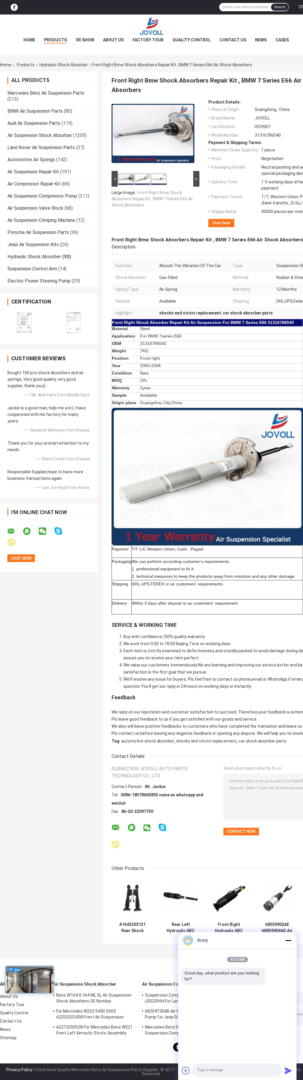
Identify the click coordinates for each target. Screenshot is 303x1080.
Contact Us (233, 40)
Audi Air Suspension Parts (33, 123)
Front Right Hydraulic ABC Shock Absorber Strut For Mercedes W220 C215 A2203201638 (229, 927)
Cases (282, 40)
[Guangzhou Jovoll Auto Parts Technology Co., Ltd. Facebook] (14, 7)
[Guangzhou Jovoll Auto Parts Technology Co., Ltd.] (151, 26)
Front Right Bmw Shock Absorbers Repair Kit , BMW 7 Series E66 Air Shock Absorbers (152, 198)
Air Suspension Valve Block (35, 208)
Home (29, 40)
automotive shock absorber (147, 741)
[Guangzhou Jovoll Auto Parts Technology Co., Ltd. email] (14, 531)
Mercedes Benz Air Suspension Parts (45, 93)
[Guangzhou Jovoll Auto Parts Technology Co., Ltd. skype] (62, 531)
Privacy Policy (19, 1069)
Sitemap (8, 1037)
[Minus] (288, 940)
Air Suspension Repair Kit (33, 172)
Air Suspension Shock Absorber (39, 135)
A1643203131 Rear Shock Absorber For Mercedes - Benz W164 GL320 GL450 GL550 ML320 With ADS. (132, 927)
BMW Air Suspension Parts (35, 111)
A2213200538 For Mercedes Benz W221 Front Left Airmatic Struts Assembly (94, 1030)
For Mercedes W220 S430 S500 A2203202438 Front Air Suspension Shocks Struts (90, 1015)
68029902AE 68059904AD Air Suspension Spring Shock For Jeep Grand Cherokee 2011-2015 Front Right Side (277, 927)
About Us (113, 40)
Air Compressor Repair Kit (33, 184)
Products (55, 40)
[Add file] (186, 1070)
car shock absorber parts (262, 741)
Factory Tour (148, 40)
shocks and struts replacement (206, 741)
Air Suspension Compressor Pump (42, 196)
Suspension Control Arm (32, 269)
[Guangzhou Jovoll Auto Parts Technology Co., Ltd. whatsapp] (30, 531)
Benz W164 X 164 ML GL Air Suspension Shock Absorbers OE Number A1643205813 (94, 999)
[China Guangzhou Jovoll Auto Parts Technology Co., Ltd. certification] (24, 322)
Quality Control (192, 40)
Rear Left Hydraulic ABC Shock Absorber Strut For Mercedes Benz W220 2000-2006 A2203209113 (181, 927)
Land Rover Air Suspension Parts (41, 147)
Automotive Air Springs (31, 159)
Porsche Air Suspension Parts (38, 232)
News (261, 40)
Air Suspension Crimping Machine (41, 220)
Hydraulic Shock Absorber (63, 64)
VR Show (85, 40)
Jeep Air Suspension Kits (33, 244)
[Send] (288, 1070)
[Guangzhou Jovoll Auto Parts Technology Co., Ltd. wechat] (46, 531)
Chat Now (221, 223)
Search (280, 7)
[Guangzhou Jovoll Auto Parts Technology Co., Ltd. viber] (14, 542)
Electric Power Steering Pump (39, 281)
